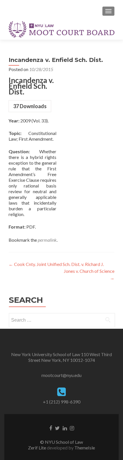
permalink (47, 240)
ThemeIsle (84, 447)
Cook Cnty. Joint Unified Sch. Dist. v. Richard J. (56, 264)
